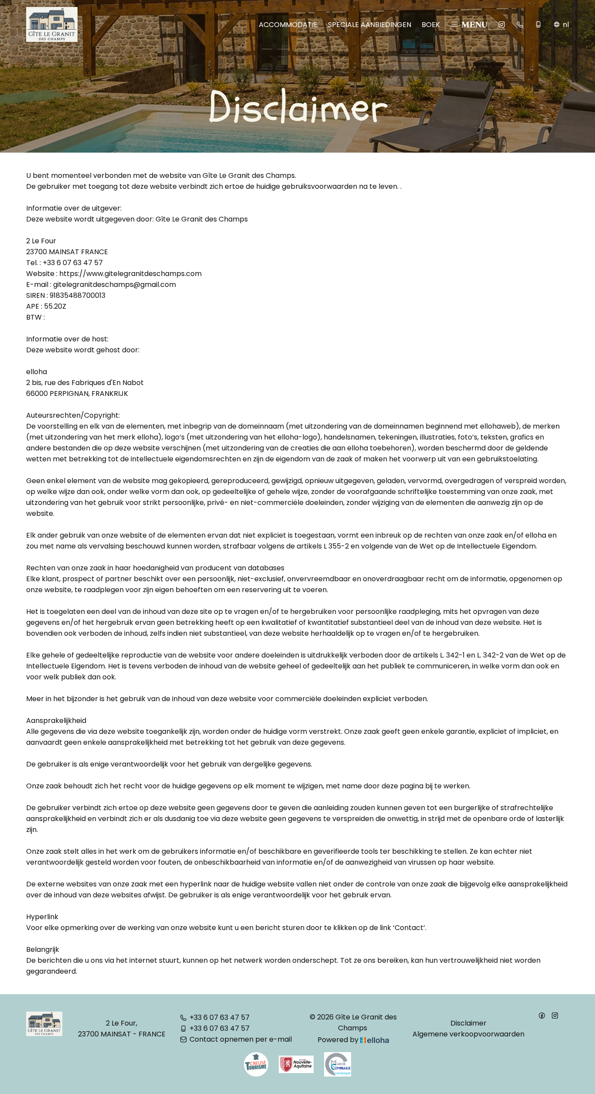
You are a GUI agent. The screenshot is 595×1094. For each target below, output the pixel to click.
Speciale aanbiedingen (369, 25)
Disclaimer (468, 1023)
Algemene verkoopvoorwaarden (468, 1034)
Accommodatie (288, 25)
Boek (431, 25)
